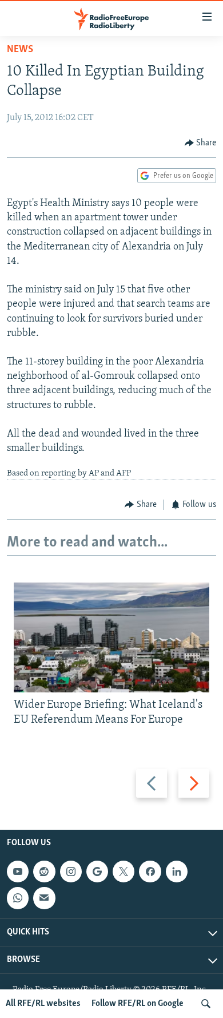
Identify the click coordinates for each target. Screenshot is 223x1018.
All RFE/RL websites (43, 1003)
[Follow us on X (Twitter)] (123, 871)
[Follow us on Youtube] (18, 871)
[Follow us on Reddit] (44, 871)
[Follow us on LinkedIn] (177, 871)
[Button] (201, 143)
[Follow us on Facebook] (150, 871)
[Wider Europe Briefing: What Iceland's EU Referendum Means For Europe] (111, 637)
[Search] (206, 1003)
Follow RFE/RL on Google (137, 1003)
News (20, 50)
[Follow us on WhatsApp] (18, 898)
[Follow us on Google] (97, 871)
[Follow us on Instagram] (71, 871)
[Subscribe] (44, 898)
